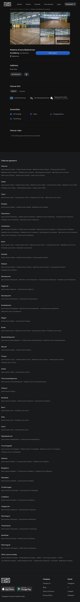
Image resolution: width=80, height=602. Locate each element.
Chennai (21, 9)
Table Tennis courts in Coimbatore (67, 232)
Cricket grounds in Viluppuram (27, 509)
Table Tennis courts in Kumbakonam (11, 311)
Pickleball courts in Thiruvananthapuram (35, 381)
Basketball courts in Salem (69, 185)
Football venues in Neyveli (23, 350)
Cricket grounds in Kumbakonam (49, 308)
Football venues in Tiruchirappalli (29, 449)
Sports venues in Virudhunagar (9, 490)
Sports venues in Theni (7, 197)
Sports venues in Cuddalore (9, 500)
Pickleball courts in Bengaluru (43, 471)
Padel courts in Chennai (7, 175)
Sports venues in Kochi (7, 245)
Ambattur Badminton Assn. (24, 560)
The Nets (60, 557)
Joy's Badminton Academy (8, 560)
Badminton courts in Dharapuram (28, 279)
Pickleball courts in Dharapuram (67, 279)
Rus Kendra (54, 560)
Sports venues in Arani (7, 430)
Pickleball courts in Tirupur (8, 362)
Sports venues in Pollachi (8, 267)
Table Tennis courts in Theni (53, 197)
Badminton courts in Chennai (41, 169)
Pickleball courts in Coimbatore (29, 232)
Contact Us (46, 583)
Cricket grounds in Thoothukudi (28, 529)
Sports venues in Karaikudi (8, 401)
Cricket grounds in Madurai (24, 461)
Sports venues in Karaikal (8, 257)
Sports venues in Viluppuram (9, 509)
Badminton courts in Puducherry (46, 216)
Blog (44, 587)
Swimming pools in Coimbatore (48, 232)
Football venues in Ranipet (23, 207)
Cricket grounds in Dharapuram (47, 279)
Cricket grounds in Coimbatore (65, 229)
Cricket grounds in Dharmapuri (27, 519)
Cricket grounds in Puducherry (64, 216)
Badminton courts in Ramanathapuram (54, 340)
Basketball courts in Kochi (68, 245)
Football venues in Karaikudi (25, 401)
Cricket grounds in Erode (39, 330)
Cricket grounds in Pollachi (57, 267)
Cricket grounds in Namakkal (26, 481)
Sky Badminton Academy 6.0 (42, 560)
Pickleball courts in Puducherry (10, 219)
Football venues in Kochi (22, 245)
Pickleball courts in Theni (37, 197)
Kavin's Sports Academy (49, 557)
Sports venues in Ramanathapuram (11, 340)
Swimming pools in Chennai (43, 172)
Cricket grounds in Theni (22, 197)
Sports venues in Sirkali (7, 372)
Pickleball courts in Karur (22, 410)
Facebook (71, 595)
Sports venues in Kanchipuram (9, 299)
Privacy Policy (47, 595)
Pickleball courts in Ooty (21, 420)
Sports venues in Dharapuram (9, 279)
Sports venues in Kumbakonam (9, 308)
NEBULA (39, 557)
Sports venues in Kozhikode (8, 538)
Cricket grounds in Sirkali (22, 372)
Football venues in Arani (21, 430)
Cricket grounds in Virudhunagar (29, 490)
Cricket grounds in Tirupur (56, 359)
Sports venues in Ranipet (8, 207)
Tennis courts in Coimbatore (25, 235)
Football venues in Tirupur (23, 359)
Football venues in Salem (22, 185)
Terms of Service (48, 591)
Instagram (71, 583)
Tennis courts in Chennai (38, 175)
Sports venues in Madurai (8, 461)
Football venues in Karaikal (23, 257)
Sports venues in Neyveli (8, 350)
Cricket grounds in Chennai (57, 169)
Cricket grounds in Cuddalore (26, 500)
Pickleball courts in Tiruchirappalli (10, 452)
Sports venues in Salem (7, 185)
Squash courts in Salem (39, 188)
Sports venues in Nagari (7, 321)
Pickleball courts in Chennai (26, 172)
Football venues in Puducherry (26, 216)
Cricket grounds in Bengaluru (26, 471)
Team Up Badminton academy (9, 557)
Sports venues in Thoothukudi (9, 529)
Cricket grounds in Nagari (23, 321)
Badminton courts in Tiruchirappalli (50, 449)
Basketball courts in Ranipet (40, 207)
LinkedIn (70, 591)
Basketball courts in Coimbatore (10, 232)
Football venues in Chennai (24, 169)
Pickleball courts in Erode (54, 330)
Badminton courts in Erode (22, 330)
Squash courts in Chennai (23, 175)
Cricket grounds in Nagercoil (25, 289)
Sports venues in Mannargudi (9, 548)
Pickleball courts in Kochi (8, 248)
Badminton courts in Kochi (37, 245)
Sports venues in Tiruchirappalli (10, 449)
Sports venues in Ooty (7, 420)
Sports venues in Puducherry (9, 216)
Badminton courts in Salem (38, 185)
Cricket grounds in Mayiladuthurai (29, 439)
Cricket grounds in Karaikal (40, 257)
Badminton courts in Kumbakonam (29, 308)
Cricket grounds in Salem (54, 185)
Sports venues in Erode (7, 330)
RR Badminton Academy (65, 560)
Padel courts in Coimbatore (9, 235)
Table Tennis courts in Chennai (60, 172)
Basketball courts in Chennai (9, 172)
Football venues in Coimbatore (27, 229)
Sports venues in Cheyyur (8, 391)
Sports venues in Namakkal (8, 481)
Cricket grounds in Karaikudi (42, 401)
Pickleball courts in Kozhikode (26, 538)
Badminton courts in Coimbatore (46, 229)
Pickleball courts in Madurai (41, 461)
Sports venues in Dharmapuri (9, 519)
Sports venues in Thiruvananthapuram (11, 381)
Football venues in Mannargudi (27, 548)
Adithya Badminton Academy (27, 557)
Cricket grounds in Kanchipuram (28, 299)
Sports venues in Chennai (8, 169)
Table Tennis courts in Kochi (24, 248)
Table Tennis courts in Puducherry (29, 219)
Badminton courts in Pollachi (41, 267)
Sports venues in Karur (7, 410)
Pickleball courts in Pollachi (9, 270)
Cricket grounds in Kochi (53, 245)
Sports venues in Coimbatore (9, 229)
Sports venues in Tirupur (8, 359)
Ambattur (27, 9)
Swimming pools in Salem (24, 188)
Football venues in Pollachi (24, 267)
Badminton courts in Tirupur (40, 359)
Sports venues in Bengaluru (8, 471)
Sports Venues (14, 9)
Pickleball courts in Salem (8, 188)
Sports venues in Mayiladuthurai (10, 439)
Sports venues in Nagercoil (8, 289)
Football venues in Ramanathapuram (32, 340)
